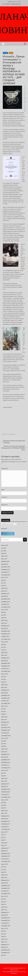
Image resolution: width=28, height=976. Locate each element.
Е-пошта (4, 497)
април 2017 (4, 842)
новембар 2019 (5, 762)
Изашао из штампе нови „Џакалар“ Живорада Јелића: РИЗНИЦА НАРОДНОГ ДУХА (13, 448)
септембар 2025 (5, 575)
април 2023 (4, 652)
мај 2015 (3, 904)
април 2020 (4, 749)
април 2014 (4, 939)
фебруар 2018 (5, 816)
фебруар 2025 (5, 593)
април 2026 (4, 556)
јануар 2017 (4, 850)
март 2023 (4, 655)
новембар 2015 (5, 888)
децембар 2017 (5, 821)
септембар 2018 (5, 797)
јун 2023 (3, 647)
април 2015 (4, 907)
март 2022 (4, 687)
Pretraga (25, 539)
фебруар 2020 (5, 754)
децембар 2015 (5, 885)
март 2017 (4, 845)
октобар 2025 (5, 572)
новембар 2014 (5, 920)
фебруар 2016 (5, 880)
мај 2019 (3, 775)
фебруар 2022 (5, 690)
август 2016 (4, 864)
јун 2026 (3, 550)
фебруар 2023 (5, 658)
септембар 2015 (5, 893)
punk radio (4, 528)
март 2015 (4, 909)
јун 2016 (3, 869)
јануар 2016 (4, 883)
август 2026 (4, 545)
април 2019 (4, 778)
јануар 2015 (4, 915)
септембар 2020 (5, 735)
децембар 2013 (5, 950)
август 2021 (4, 706)
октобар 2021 (5, 700)
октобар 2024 (5, 604)
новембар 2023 (5, 633)
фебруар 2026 (5, 561)
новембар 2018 (5, 792)
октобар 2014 (5, 923)
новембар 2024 (5, 601)
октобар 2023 (5, 636)
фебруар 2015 (5, 912)
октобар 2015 (5, 891)
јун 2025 (3, 583)
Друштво (5, 53)
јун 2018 (3, 805)
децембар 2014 (5, 917)
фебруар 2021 (5, 722)
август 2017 (4, 832)
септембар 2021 (5, 703)
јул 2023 (3, 644)
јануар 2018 (4, 818)
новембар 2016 (5, 856)
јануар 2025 (4, 596)
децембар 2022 (5, 663)
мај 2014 (3, 936)
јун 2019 (3, 773)
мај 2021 (3, 714)
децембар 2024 (5, 599)
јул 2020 (3, 741)
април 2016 (4, 875)
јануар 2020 (4, 757)
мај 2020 (3, 746)
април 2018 (4, 810)
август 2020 (4, 738)
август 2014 (4, 928)
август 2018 (4, 800)
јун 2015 (3, 901)
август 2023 (4, 641)
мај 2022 (3, 682)
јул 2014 (3, 931)
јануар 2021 (4, 725)
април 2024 (4, 620)
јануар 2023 (4, 660)
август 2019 (4, 770)
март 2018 (4, 813)
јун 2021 (3, 711)
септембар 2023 (5, 639)
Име (3, 490)
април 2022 (4, 684)
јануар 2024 (4, 628)
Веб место (4, 505)
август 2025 (4, 577)
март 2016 (4, 877)
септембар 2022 (5, 671)
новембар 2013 (5, 952)
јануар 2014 (4, 947)
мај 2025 (3, 585)
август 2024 (4, 609)
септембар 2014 (5, 925)
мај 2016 (3, 872)
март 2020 (4, 751)
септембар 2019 (5, 767)
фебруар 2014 (5, 944)
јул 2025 (3, 580)
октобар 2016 (5, 859)
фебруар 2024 (5, 625)
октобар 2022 (5, 668)
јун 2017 (3, 837)
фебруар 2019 (5, 784)
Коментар (4, 468)
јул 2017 (3, 834)
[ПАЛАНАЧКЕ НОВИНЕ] (3, 44)
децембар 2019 (5, 759)
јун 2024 (3, 615)
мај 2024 (3, 617)
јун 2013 (3, 955)
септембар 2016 (5, 861)
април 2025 (4, 588)
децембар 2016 (5, 853)
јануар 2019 (4, 786)
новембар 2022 (5, 666)
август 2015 (4, 896)
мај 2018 (3, 808)
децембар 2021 (5, 695)
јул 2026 (3, 548)
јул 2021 (3, 709)
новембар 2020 (5, 730)
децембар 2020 (5, 727)
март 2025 (4, 591)
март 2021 (4, 719)
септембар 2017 (5, 829)
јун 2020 (3, 743)
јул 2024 (3, 612)
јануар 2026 (4, 564)
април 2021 (4, 716)
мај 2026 (3, 553)
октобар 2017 (5, 826)
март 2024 (4, 623)
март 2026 (4, 558)
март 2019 (4, 781)
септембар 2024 (5, 607)
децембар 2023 (5, 631)
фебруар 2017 (5, 848)
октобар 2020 (5, 733)
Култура (11, 53)
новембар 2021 (5, 698)
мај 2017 (3, 840)
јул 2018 (3, 802)
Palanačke (13, 434)
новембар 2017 (5, 824)
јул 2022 (3, 676)
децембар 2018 (5, 789)
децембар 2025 (5, 566)
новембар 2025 (5, 569)
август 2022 (4, 674)
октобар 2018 (5, 794)
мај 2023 (3, 650)
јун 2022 (3, 679)
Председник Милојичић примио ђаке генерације (14, 441)
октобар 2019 (5, 765)
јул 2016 (3, 867)
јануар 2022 (4, 692)
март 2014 (4, 942)
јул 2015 (3, 899)
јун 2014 (3, 934)
